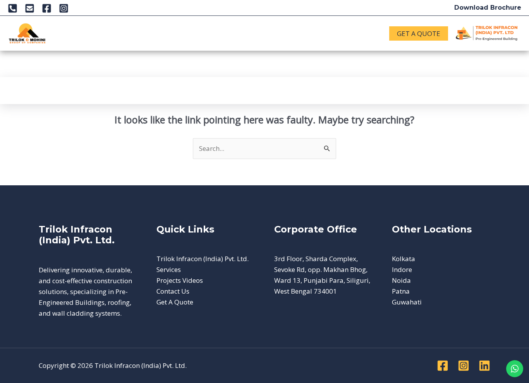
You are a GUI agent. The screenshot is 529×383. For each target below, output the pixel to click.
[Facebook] (47, 8)
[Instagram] (64, 8)
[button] (90, 27)
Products (158, 27)
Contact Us (83, 38)
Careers (314, 27)
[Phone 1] (12, 8)
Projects (205, 27)
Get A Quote (174, 302)
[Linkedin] (484, 365)
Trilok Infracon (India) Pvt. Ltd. (202, 258)
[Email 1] (29, 8)
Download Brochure (487, 7)
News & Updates (264, 27)
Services (119, 27)
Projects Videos (179, 280)
